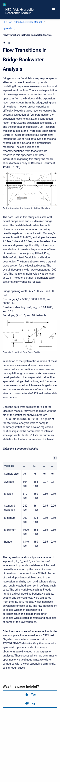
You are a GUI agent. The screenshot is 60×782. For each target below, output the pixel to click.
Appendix (7, 28)
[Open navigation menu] (53, 9)
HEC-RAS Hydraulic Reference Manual (19, 11)
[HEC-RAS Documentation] (4, 4)
